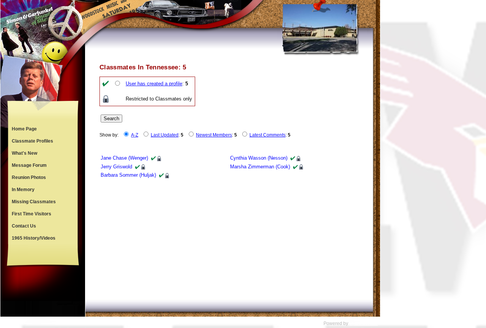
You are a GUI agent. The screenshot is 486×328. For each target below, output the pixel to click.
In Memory (23, 189)
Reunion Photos (29, 177)
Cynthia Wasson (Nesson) (258, 158)
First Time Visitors (31, 214)
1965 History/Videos (33, 238)
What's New (24, 153)
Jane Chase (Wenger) (124, 158)
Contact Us (24, 226)
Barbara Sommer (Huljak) (128, 175)
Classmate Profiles (32, 141)
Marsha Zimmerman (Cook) (260, 166)
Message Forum (29, 165)
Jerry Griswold (116, 166)
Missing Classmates (34, 201)
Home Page (24, 129)
